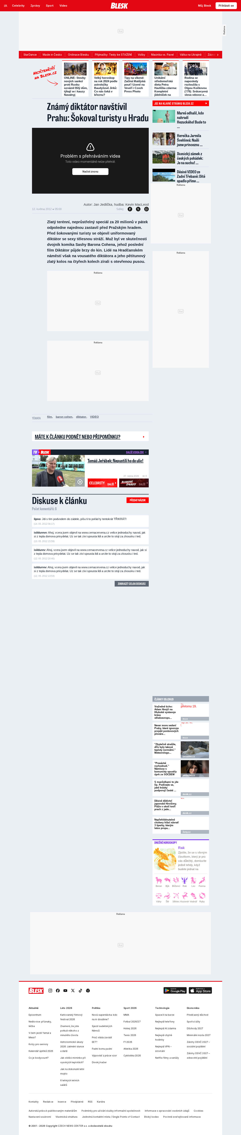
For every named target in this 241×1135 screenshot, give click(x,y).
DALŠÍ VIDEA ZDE (135, 452)
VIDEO (94, 416)
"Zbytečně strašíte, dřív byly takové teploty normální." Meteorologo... (165, 748)
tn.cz (185, 719)
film (49, 416)
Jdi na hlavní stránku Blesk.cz (174, 103)
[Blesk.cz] (119, 6)
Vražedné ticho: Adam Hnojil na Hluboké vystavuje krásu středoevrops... (165, 712)
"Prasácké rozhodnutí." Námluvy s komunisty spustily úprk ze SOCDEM (165, 769)
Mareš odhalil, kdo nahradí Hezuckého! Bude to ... (191, 119)
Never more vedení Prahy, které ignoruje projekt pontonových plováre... (166, 729)
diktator (81, 416)
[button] (175, 991)
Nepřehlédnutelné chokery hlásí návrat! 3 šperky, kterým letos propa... (166, 824)
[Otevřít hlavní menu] (5, 5)
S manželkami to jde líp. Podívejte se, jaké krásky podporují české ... (166, 786)
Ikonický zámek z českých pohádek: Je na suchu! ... (190, 158)
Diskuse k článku (59, 500)
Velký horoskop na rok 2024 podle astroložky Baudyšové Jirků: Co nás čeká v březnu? (105, 86)
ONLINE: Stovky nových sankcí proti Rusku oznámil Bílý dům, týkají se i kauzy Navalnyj (76, 86)
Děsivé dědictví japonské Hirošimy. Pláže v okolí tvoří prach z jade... (165, 805)
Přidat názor (138, 500)
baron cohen (64, 416)
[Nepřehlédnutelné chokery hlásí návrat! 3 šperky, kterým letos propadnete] (195, 825)
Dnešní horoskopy (165, 842)
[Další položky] (218, 55)
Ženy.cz (187, 832)
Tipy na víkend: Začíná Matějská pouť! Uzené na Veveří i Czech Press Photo (134, 84)
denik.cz (187, 794)
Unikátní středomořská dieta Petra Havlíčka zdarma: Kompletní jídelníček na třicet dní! (165, 88)
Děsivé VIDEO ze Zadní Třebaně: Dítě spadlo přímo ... (191, 176)
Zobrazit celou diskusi (132, 584)
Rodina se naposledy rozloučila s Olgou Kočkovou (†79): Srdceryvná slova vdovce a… (196, 86)
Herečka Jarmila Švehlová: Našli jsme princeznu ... (190, 140)
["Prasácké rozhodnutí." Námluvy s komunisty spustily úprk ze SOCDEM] (195, 768)
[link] (50, 990)
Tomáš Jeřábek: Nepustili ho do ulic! (115, 460)
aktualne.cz (189, 756)
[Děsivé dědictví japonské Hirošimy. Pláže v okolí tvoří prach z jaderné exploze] (195, 806)
